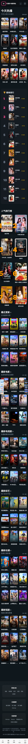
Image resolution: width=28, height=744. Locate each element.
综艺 (14, 691)
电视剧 (10, 691)
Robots (13, 719)
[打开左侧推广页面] (2, 386)
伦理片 (14, 694)
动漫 (18, 691)
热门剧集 (20, 705)
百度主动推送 (14, 722)
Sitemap (14, 708)
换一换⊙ (25, 375)
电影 (6, 691)
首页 (3, 741)
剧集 (14, 741)
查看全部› (24, 14)
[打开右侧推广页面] (26, 386)
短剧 (22, 691)
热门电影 (14, 705)
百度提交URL (19, 719)
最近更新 (8, 705)
